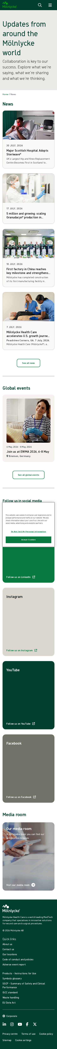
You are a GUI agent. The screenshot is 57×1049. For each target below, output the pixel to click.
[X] (35, 1024)
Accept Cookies (28, 540)
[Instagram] (12, 1024)
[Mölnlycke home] (10, 5)
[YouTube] (20, 1024)
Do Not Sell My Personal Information (28, 531)
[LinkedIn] (4, 1024)
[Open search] (39, 5)
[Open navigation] (50, 5)
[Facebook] (27, 1024)
